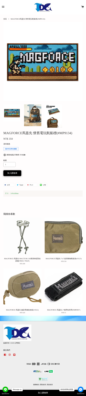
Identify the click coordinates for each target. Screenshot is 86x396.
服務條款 (36, 384)
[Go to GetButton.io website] (80, 393)
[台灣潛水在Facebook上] (4, 356)
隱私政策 (43, 384)
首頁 (5, 19)
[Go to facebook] (80, 389)
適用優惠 (6, 144)
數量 (5, 160)
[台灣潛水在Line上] (14, 356)
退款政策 (50, 384)
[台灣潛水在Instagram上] (9, 356)
